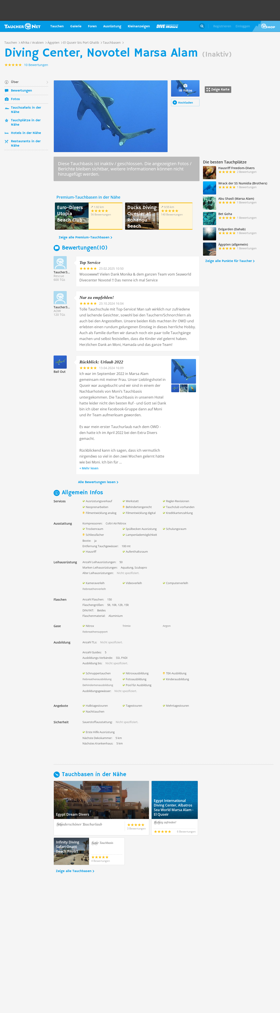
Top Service (89, 262)
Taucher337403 (65, 307)
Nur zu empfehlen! (96, 297)
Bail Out (60, 371)
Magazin (167, 26)
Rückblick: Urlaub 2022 (101, 361)
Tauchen (57, 26)
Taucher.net (22, 26)
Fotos (15, 99)
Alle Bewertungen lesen (97, 482)
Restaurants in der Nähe (25, 143)
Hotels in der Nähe (26, 133)
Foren (92, 26)
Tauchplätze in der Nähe (25, 122)
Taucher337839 (65, 272)
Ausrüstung (112, 26)
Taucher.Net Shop (266, 26)
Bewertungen (21, 90)
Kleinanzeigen (139, 26)
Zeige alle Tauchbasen (73, 871)
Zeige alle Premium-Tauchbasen (84, 237)
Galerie (75, 26)
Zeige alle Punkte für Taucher (228, 261)
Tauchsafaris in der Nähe (26, 110)
